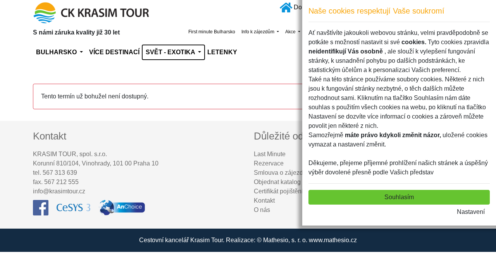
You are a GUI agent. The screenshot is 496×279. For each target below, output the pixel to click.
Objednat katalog (277, 182)
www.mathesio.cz (333, 240)
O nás (262, 210)
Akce (291, 31)
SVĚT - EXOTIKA (171, 52)
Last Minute (270, 154)
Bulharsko (57, 52)
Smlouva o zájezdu (280, 172)
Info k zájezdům (258, 31)
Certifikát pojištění (278, 191)
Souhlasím (399, 197)
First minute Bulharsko (211, 31)
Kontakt (264, 200)
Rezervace (269, 163)
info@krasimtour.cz (59, 191)
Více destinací (114, 52)
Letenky (222, 52)
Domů (302, 7)
